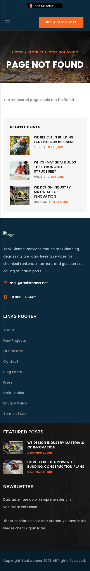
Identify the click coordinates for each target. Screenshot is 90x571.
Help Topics (13, 392)
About (8, 330)
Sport (38, 147)
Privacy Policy (15, 403)
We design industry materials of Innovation (52, 192)
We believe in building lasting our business (54, 139)
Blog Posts (12, 371)
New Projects (14, 340)
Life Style (40, 202)
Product (35, 52)
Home (18, 52)
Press (8, 382)
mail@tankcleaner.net (29, 283)
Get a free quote (61, 22)
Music (38, 177)
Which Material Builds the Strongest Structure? (55, 167)
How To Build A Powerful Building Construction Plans (55, 464)
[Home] (45, 7)
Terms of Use (14, 413)
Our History (13, 351)
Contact (10, 361)
